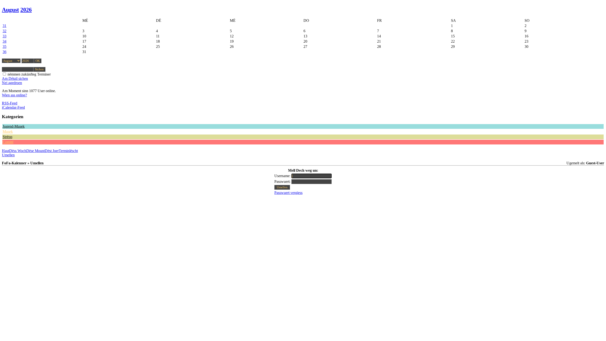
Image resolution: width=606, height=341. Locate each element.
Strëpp (7, 137)
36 (4, 52)
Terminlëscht (68, 151)
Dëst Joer (52, 151)
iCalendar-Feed (13, 107)
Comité (8, 142)
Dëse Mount (35, 151)
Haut (5, 151)
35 (4, 47)
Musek (8, 132)
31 (4, 26)
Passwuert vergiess (288, 193)
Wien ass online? (14, 95)
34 (4, 41)
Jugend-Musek (14, 126)
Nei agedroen (12, 83)
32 (4, 31)
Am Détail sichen (15, 78)
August (10, 10)
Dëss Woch (17, 151)
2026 (26, 10)
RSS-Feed (9, 103)
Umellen (8, 155)
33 (4, 36)
